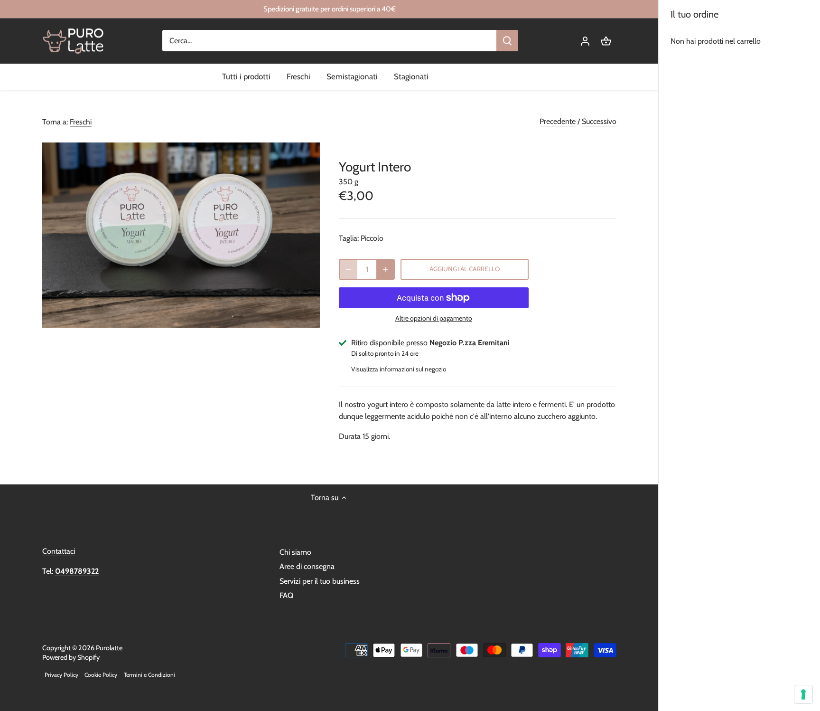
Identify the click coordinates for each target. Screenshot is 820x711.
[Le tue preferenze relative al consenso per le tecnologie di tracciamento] (803, 694)
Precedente (558, 121)
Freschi (81, 121)
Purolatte (109, 648)
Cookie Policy (100, 674)
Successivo (599, 121)
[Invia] (508, 40)
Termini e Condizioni (149, 674)
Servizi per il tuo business (320, 581)
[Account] (585, 41)
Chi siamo (295, 552)
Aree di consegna (307, 566)
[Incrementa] (385, 269)
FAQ (286, 595)
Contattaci (58, 551)
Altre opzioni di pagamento (433, 318)
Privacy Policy (61, 674)
